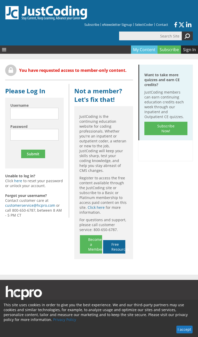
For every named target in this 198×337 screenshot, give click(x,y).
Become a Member (95, 244)
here (18, 180)
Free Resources (118, 247)
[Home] (46, 13)
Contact (162, 24)
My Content (144, 49)
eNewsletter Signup (117, 24)
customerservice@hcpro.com (30, 205)
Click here (96, 207)
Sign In (189, 49)
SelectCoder (144, 24)
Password (19, 126)
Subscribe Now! (166, 128)
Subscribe (91, 24)
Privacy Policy (64, 319)
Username (19, 105)
